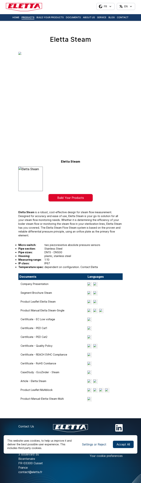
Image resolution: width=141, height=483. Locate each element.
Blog (112, 17)
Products (27, 17)
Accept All (123, 444)
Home (15, 17)
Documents (73, 17)
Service (101, 17)
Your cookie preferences (106, 456)
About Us (89, 17)
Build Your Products (50, 17)
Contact (123, 17)
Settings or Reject (94, 444)
